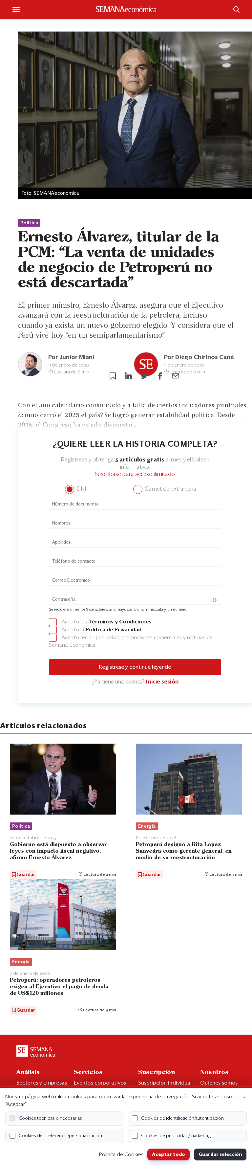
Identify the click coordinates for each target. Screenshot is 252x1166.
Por (71, 357)
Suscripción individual (165, 1083)
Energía (147, 826)
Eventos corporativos (100, 1083)
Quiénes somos (219, 1083)
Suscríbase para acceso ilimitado (135, 474)
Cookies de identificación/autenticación (182, 1118)
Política (29, 223)
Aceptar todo (168, 1154)
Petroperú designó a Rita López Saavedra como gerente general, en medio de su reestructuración (184, 851)
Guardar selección (220, 1154)
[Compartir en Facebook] (159, 376)
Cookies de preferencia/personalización (60, 1135)
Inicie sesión (162, 682)
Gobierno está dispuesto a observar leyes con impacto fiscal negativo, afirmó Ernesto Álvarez (58, 851)
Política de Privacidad (113, 629)
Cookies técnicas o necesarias (50, 1118)
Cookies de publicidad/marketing (176, 1135)
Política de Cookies (121, 1154)
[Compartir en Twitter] (144, 376)
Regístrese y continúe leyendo (135, 667)
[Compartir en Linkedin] (128, 376)
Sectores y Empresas (41, 1083)
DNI (80, 489)
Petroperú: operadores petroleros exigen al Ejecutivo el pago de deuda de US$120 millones (59, 987)
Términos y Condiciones (120, 621)
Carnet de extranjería (169, 489)
